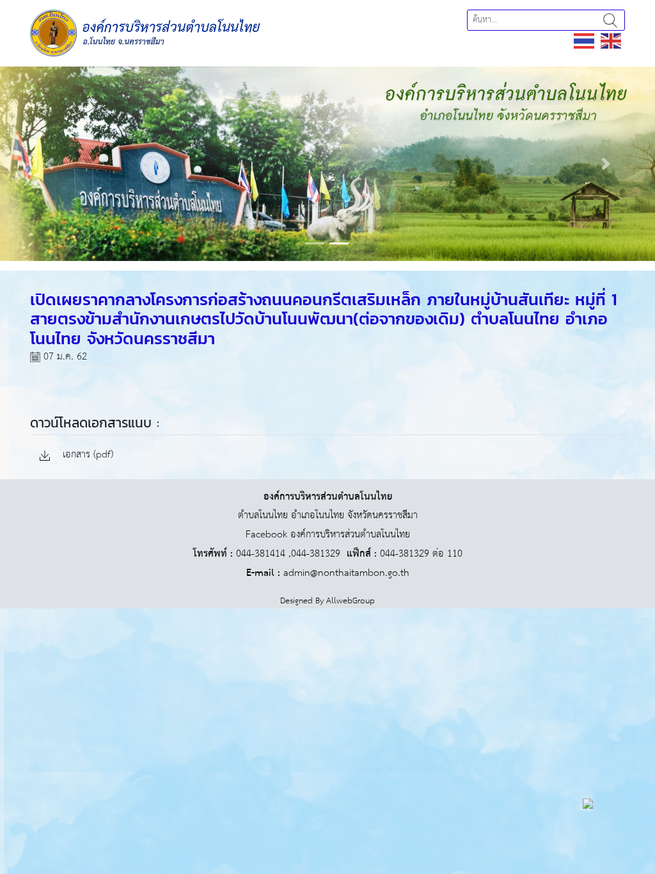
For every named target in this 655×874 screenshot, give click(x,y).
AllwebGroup (350, 601)
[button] (49, 163)
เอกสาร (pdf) (86, 455)
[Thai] (585, 40)
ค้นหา (610, 20)
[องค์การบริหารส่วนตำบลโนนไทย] (145, 32)
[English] (611, 40)
